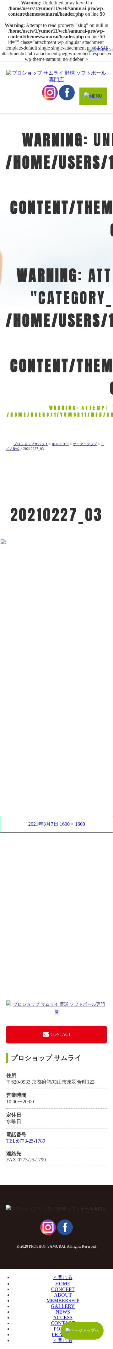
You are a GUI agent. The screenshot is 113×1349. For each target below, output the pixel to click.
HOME (62, 1283)
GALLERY (63, 1306)
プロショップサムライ (30, 444)
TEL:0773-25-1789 (25, 1141)
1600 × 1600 (72, 824)
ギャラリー (60, 444)
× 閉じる (63, 1277)
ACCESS (63, 1317)
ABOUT (63, 1295)
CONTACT (60, 1034)
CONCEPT (63, 1289)
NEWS (63, 1311)
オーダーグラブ (85, 444)
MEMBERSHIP (62, 1300)
